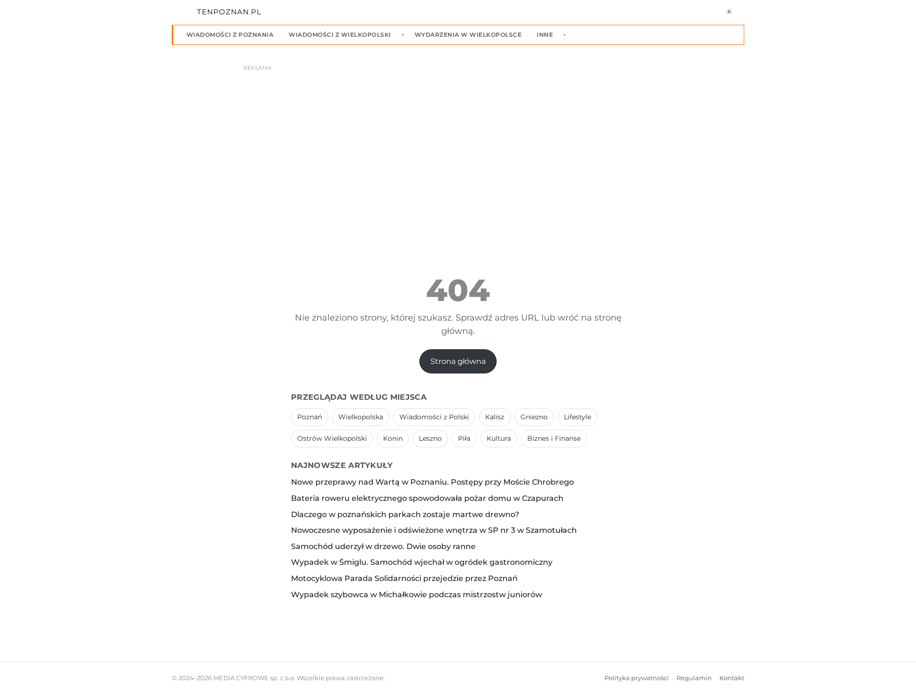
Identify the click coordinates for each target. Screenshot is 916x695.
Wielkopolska (360, 417)
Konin (393, 438)
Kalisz (494, 417)
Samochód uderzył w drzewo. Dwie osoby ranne (383, 546)
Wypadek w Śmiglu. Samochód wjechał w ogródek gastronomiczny (421, 562)
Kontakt (731, 678)
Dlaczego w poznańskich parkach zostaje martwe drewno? (405, 514)
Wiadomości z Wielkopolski (340, 34)
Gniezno (534, 417)
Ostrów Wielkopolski (332, 438)
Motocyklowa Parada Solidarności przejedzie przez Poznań (404, 578)
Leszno (430, 438)
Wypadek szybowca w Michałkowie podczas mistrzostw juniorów (416, 594)
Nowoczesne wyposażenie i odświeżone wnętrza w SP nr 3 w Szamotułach (434, 530)
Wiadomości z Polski (434, 417)
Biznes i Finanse (554, 438)
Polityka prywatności (636, 678)
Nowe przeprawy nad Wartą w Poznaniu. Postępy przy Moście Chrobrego (432, 482)
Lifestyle (577, 417)
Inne (545, 34)
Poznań (309, 417)
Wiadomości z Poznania (230, 34)
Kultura (499, 438)
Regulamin (694, 678)
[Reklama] (458, 146)
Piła (464, 438)
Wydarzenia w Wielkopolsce (468, 34)
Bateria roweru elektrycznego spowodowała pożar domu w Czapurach (427, 498)
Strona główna (458, 361)
